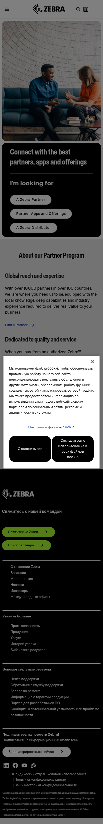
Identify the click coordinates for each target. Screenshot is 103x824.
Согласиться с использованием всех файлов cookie (72, 449)
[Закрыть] (92, 361)
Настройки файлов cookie (51, 427)
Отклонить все (30, 449)
